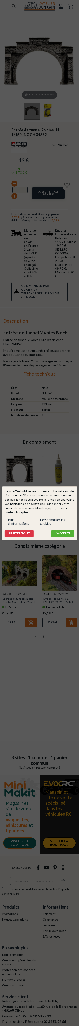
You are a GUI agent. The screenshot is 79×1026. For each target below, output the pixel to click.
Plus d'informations (18, 522)
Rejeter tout (19, 533)
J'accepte (63, 533)
